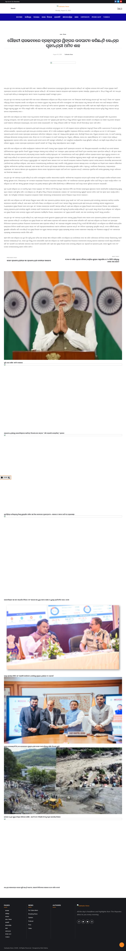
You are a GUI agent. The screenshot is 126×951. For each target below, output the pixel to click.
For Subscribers (33, 910)
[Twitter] (83, 922)
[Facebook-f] (79, 922)
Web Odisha (44, 948)
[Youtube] (87, 922)
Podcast (30, 921)
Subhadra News (9, 948)
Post (29, 925)
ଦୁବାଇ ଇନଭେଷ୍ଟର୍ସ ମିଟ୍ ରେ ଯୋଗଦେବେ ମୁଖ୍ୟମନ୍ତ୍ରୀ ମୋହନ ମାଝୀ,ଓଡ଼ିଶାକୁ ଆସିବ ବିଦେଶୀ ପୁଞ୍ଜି (31, 746)
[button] (12, 1)
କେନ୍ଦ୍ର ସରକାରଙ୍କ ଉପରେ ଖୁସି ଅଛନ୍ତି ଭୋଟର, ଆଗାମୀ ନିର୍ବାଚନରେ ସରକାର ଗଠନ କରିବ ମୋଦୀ (32, 887)
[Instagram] (92, 922)
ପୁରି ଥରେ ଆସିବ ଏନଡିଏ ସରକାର (13, 362)
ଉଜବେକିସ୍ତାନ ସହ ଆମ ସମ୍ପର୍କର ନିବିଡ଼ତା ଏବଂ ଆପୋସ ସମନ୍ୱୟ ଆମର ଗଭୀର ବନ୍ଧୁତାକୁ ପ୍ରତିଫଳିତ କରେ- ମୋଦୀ (36, 600)
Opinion (30, 917)
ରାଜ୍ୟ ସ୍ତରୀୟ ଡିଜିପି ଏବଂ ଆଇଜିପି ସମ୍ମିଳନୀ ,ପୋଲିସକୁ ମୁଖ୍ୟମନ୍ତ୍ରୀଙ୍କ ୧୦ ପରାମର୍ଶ (28, 676)
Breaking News (33, 914)
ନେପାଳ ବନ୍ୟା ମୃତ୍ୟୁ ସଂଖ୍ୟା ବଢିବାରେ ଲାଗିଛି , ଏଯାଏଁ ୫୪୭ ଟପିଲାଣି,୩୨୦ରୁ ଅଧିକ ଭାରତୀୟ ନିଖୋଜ (32, 817)
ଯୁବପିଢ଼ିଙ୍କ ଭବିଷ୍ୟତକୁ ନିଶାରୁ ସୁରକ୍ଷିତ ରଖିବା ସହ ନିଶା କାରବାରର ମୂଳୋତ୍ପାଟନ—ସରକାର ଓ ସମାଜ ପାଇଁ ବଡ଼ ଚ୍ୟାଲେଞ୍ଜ (39, 514)
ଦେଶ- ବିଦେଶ (63, 34)
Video (30, 928)
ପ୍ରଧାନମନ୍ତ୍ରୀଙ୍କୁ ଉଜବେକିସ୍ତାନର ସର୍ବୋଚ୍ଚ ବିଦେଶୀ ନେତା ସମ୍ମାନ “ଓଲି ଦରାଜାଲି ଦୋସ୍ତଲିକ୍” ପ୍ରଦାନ (34, 433)
